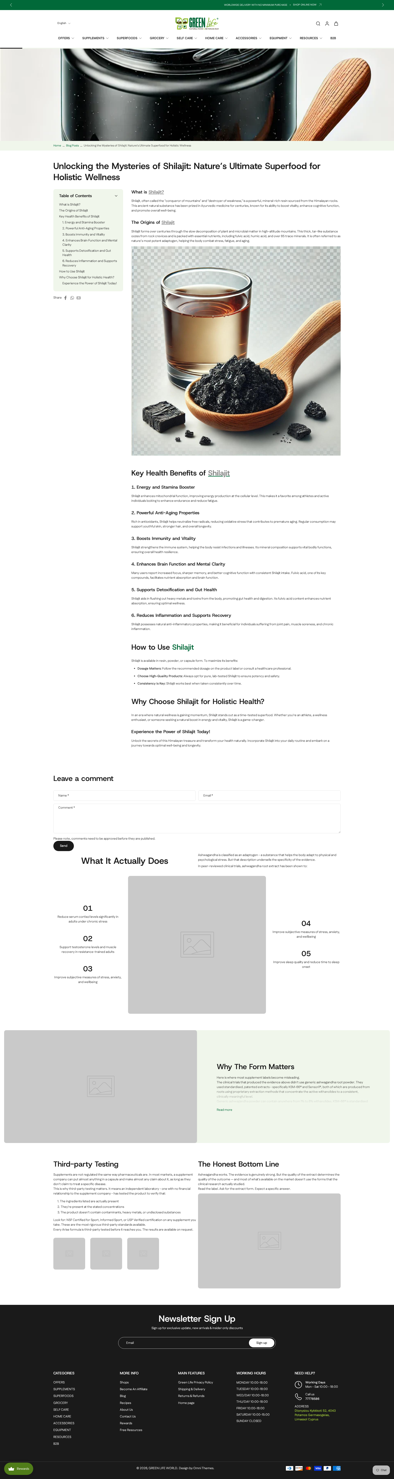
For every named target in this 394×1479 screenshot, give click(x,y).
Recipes (125, 1403)
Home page (186, 1403)
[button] (88, 195)
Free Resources (131, 1430)
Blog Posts (72, 146)
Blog (123, 1396)
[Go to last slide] (11, 5)
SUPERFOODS (127, 38)
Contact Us (128, 1416)
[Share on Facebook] (66, 298)
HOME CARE (214, 38)
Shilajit (183, 647)
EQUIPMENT (278, 38)
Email (208, 796)
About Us (126, 1410)
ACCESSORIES (246, 38)
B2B (333, 38)
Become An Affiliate (134, 1389)
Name (63, 796)
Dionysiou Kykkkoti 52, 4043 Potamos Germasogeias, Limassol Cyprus (315, 1415)
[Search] (318, 23)
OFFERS (64, 38)
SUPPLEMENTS (93, 38)
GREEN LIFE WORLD (163, 1468)
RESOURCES (309, 38)
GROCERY (157, 38)
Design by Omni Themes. (196, 1468)
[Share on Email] (80, 298)
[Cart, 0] (336, 23)
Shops (124, 1382)
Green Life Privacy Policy (195, 1382)
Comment (66, 808)
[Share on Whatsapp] (73, 298)
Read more (224, 1110)
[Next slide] (383, 5)
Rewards (126, 1423)
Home (57, 146)
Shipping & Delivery (191, 1389)
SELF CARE (185, 38)
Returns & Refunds (191, 1396)
